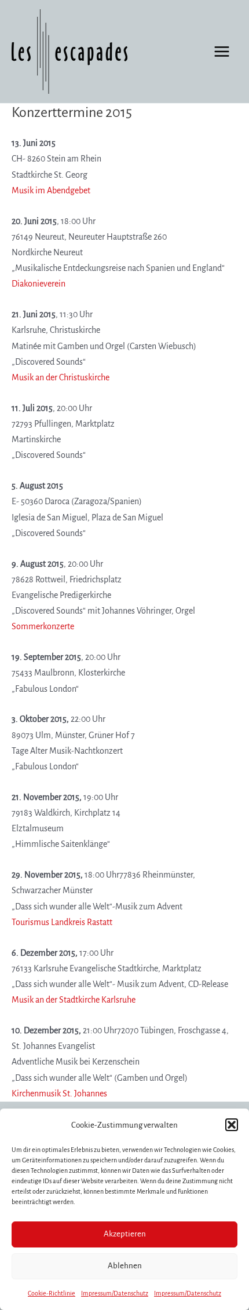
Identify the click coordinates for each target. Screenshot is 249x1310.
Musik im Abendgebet (51, 190)
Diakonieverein (38, 283)
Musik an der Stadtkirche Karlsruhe (74, 999)
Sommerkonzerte (43, 626)
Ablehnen (125, 1265)
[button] (231, 1125)
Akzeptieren (125, 1234)
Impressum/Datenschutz (114, 1293)
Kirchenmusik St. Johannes (59, 1093)
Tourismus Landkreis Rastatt (62, 922)
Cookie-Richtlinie (51, 1293)
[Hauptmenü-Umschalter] (221, 51)
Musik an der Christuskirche (60, 377)
